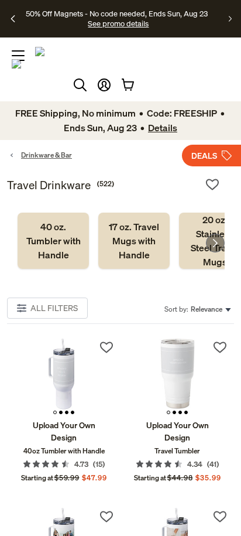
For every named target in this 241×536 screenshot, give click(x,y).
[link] (53, 241)
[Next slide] (215, 243)
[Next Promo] (230, 18)
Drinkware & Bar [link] (46, 155)
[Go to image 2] (61, 412)
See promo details (118, 23)
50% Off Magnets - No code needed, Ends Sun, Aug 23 (117, 13)
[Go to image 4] (72, 412)
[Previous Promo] (13, 18)
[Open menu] (18, 55)
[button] (104, 84)
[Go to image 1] (55, 412)
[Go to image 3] (66, 412)
